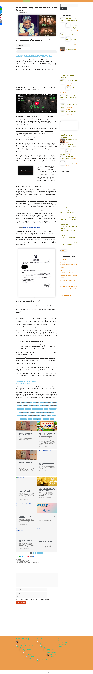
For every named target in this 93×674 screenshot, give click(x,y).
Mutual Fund (53, 409)
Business (36, 402)
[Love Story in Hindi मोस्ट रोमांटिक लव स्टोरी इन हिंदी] (62, 162)
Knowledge (20, 409)
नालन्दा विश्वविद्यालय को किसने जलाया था (32, 227)
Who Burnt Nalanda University (68, 240)
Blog (59, 638)
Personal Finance (24, 412)
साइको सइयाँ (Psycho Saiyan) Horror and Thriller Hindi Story (26, 434)
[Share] (1, 24)
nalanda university (65, 230)
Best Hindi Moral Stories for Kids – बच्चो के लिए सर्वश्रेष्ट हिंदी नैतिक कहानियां (47, 434)
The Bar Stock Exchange (67, 237)
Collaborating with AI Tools (64, 212)
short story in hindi (71, 235)
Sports (43, 415)
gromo (72, 215)
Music (46, 409)
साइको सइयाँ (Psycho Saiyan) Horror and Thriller (26, 463)
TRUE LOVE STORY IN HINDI (70, 239)
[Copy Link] (1, 22)
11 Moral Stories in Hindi (74, 207)
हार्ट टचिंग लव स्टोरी (68, 244)
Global (31, 405)
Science (32, 412)
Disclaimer (60, 646)
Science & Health (41, 412)
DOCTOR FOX (65, 214)
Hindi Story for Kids (71, 217)
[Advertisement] (36, 79)
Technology (23, 419)
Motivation (28, 409)
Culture (54, 402)
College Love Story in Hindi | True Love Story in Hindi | (25, 491)
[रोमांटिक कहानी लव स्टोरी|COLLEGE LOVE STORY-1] (68, 153)
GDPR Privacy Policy (62, 644)
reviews (76, 232)
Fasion (19, 405)
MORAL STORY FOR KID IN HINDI (68, 227)
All (18, 402)
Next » (41, 552)
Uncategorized (37, 419)
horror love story (62, 219)
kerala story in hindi (20, 560)
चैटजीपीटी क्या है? (71, 242)
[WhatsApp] (1, 9)
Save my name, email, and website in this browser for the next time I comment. (33, 599)
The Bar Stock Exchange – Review (45, 542)
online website (68, 275)
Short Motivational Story (34, 415)
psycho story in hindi (71, 232)
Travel (30, 419)
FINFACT (19, 1)
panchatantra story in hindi (64, 232)
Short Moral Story (22, 415)
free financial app (70, 214)
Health (37, 405)
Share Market (50, 412)
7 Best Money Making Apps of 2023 (65, 207)
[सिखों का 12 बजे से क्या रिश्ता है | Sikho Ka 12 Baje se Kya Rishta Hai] (62, 100)
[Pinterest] (1, 17)
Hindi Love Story (44, 405)
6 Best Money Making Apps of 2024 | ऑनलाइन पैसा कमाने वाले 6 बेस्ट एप (46, 463)
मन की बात (45, 419)
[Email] (1, 20)
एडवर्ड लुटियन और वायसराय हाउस (46, 659)
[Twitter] (1, 13)
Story (49, 415)
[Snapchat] (1, 15)
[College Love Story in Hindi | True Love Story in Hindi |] (62, 50)
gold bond (69, 215)
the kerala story (26, 560)
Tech (54, 415)
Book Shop (29, 402)
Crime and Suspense (45, 402)
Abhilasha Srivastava (22, 473)
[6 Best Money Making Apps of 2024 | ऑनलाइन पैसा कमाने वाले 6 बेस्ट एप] (68, 44)
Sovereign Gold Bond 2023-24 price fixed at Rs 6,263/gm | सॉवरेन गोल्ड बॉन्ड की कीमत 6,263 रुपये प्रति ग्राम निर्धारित (47, 489)
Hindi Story (53, 405)
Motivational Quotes (37, 409)
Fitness (25, 405)
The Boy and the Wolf (74, 237)
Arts (23, 402)
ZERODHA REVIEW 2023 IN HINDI (46, 515)
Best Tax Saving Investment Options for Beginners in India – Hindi (26, 541)
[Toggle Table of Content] (27, 45)
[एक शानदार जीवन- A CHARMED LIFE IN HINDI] (62, 160)
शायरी (52, 419)
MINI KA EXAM (70, 224)
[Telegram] (1, 11)
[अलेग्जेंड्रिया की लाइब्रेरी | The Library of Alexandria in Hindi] (62, 109)
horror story (66, 219)
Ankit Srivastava (42, 446)
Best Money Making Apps (70, 210)
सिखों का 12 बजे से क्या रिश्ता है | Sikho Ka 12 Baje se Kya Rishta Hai (72, 97)
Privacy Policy (60, 640)
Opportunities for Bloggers (71, 230)
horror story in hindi (71, 219)
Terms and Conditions (62, 642)
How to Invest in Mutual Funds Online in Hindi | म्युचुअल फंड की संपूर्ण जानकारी (26, 517)
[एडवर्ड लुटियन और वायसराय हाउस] (62, 117)
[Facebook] (1, 7)
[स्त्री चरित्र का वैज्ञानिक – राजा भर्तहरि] (68, 89)
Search (64, 8)
